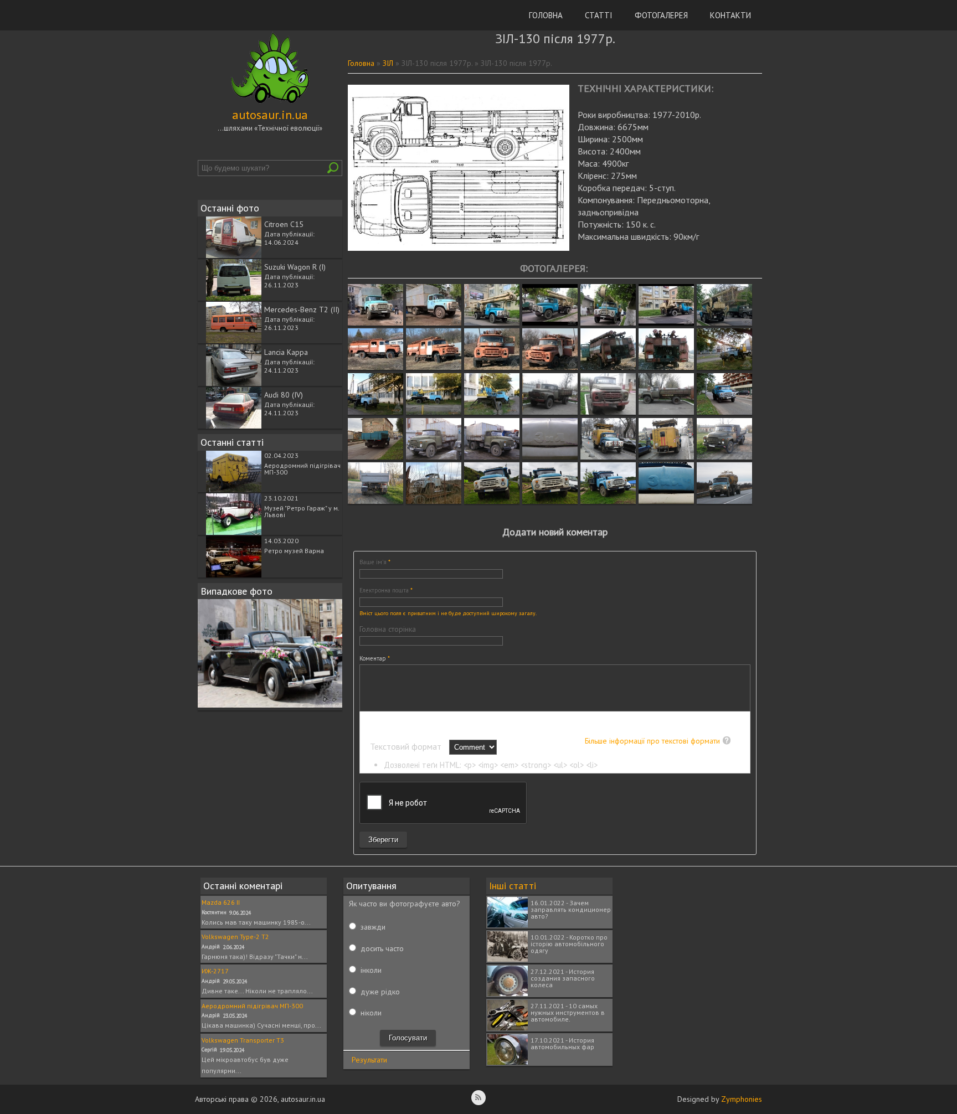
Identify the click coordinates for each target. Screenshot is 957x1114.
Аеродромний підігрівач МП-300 (302, 468)
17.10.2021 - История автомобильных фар (562, 1043)
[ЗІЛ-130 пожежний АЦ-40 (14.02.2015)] (375, 367)
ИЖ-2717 (215, 971)
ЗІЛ (388, 63)
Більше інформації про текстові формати (652, 741)
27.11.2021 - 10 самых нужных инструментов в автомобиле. (568, 1012)
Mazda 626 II (221, 902)
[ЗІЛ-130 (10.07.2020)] (724, 412)
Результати (369, 1060)
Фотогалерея (661, 15)
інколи (371, 970)
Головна (546, 15)
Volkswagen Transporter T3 (243, 1040)
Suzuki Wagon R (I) (295, 267)
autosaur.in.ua (270, 114)
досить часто (382, 948)
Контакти (730, 15)
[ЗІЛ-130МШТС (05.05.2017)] (491, 323)
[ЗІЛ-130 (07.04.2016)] (550, 412)
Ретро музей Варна (294, 550)
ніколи (371, 1013)
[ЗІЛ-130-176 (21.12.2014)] (433, 501)
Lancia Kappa (286, 352)
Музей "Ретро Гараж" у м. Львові (301, 511)
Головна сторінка (387, 629)
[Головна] (270, 104)
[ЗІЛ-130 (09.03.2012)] (433, 457)
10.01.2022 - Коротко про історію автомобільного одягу (569, 944)
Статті (599, 15)
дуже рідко (380, 992)
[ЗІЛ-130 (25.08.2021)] (491, 501)
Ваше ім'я (374, 562)
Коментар (374, 658)
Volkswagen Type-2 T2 (235, 936)
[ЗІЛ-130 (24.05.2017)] (375, 323)
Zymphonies (741, 1099)
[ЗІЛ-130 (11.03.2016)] (608, 457)
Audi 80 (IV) (283, 395)
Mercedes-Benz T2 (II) (301, 309)
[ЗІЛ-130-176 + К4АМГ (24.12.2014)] (724, 501)
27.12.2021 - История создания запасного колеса (563, 978)
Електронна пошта (386, 590)
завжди (373, 927)
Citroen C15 (283, 224)
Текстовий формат (407, 746)
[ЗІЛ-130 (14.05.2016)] (724, 457)
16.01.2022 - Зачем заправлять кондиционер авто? (571, 909)
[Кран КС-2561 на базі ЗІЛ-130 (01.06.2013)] (724, 367)
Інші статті (512, 885)
